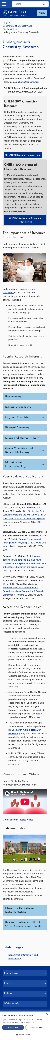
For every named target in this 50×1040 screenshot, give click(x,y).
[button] (42, 13)
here (38, 717)
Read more (30, 1022)
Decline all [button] (36, 1027)
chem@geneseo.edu (28, 82)
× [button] (47, 1014)
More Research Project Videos (18, 820)
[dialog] (25, 1026)
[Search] (44, 4)
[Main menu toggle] (4, 4)
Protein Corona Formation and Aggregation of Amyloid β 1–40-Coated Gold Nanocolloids (24, 543)
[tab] (25, 973)
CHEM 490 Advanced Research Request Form (25, 220)
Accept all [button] (13, 1027)
